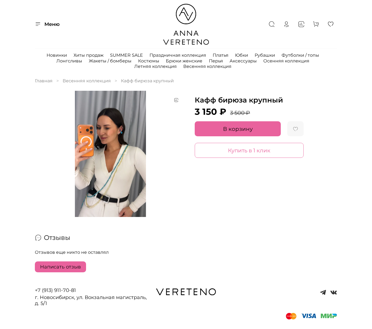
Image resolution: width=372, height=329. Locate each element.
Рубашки (265, 55)
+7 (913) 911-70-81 (55, 290)
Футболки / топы (300, 55)
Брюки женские (184, 61)
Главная (44, 80)
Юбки (241, 55)
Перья (216, 61)
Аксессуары (243, 61)
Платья (220, 55)
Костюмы (148, 61)
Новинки (57, 55)
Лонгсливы (69, 61)
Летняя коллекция (155, 66)
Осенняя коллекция (286, 61)
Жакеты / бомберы (110, 61)
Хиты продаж (88, 55)
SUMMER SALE (126, 55)
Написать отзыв (60, 267)
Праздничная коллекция (178, 55)
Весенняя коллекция (207, 66)
